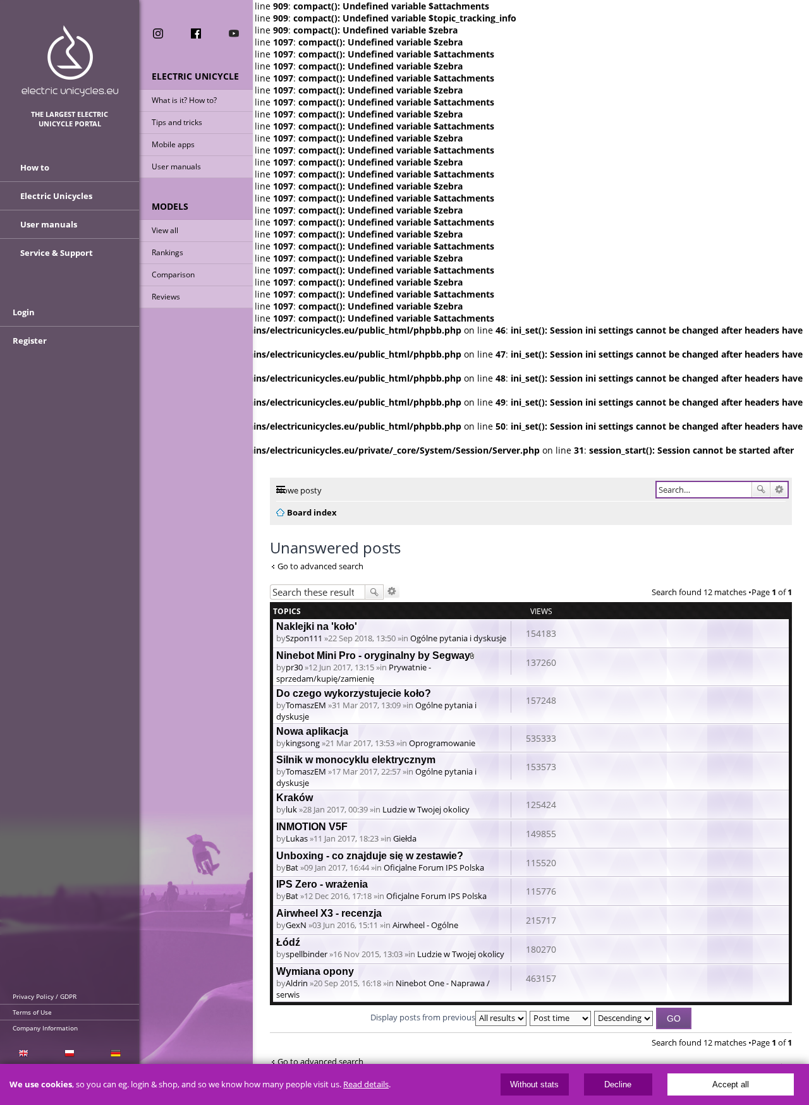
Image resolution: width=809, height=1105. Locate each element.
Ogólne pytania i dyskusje (458, 638)
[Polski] (69, 1052)
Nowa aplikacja (312, 731)
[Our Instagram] (158, 33)
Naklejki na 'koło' (316, 626)
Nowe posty (299, 490)
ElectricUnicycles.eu (69, 61)
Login (24, 312)
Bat (292, 867)
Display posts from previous (422, 1017)
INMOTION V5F (312, 826)
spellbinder (306, 954)
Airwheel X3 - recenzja (329, 913)
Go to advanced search (320, 566)
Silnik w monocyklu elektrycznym (355, 759)
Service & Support (56, 252)
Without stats (534, 1084)
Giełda (405, 838)
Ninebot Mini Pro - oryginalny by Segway (373, 655)
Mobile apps (173, 144)
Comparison (173, 274)
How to (34, 167)
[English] (23, 1052)
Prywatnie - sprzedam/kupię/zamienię (353, 672)
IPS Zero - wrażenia (322, 884)
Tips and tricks (177, 122)
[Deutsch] (116, 1052)
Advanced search (779, 489)
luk (291, 809)
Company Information (45, 1027)
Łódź (288, 942)
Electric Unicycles (56, 196)
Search (760, 489)
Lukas (297, 838)
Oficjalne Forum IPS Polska (434, 867)
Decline (617, 1084)
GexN (296, 925)
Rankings (167, 252)
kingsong (303, 743)
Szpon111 (304, 638)
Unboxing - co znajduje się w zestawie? (369, 855)
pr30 (294, 667)
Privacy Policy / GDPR (44, 996)
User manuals (176, 166)
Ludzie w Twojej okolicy (426, 809)
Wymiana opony (315, 971)
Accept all (730, 1084)
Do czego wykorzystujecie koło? (353, 693)
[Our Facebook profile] (196, 33)
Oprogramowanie (442, 743)
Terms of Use (32, 1012)
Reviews (166, 296)
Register (30, 340)
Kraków (294, 797)
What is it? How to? (184, 100)
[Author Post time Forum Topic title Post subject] (561, 1017)
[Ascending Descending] (624, 1017)
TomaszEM (306, 705)
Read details (366, 1084)
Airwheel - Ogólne (425, 925)
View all (165, 230)
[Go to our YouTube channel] (234, 33)
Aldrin (297, 983)
